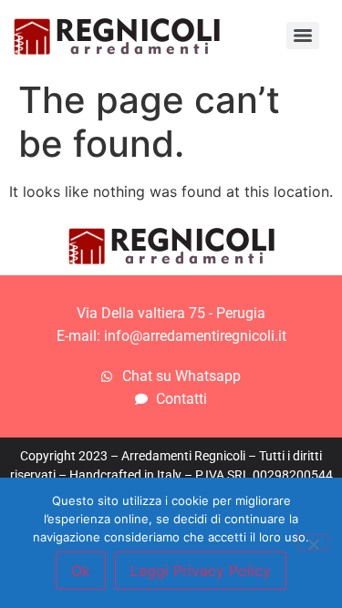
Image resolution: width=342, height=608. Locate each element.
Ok (80, 571)
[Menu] (302, 35)
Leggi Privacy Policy (200, 571)
